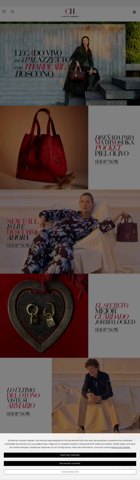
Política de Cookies (120, 447)
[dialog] (70, 456)
